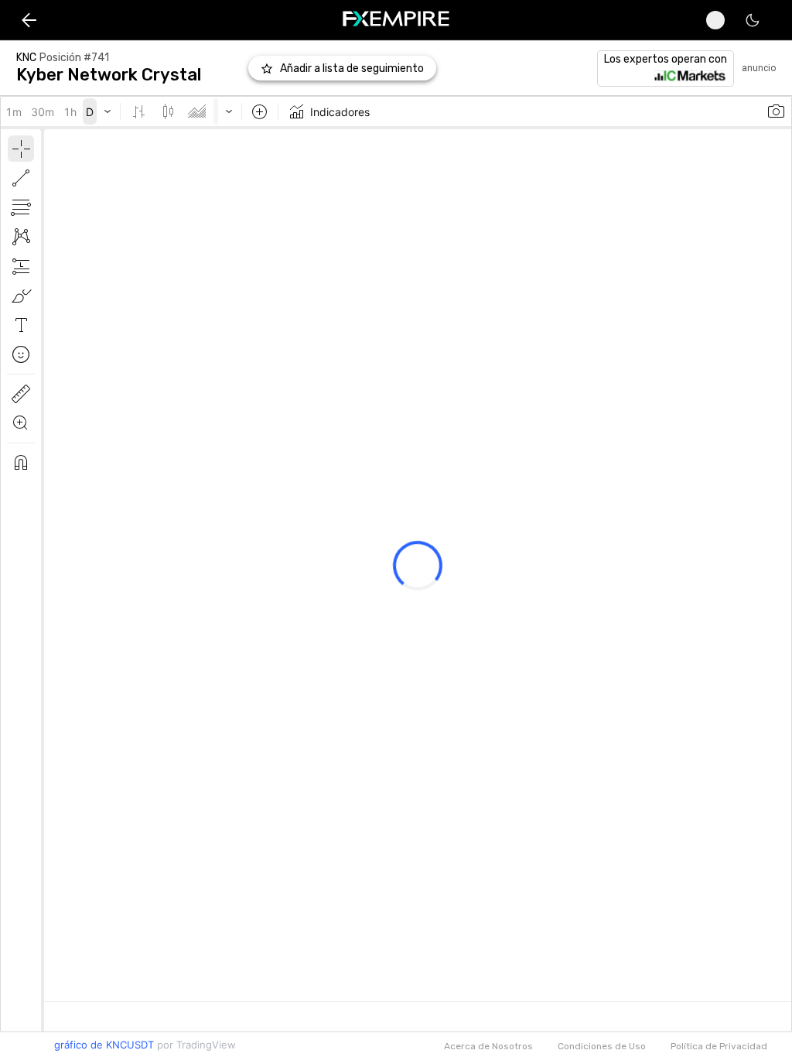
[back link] (29, 19)
